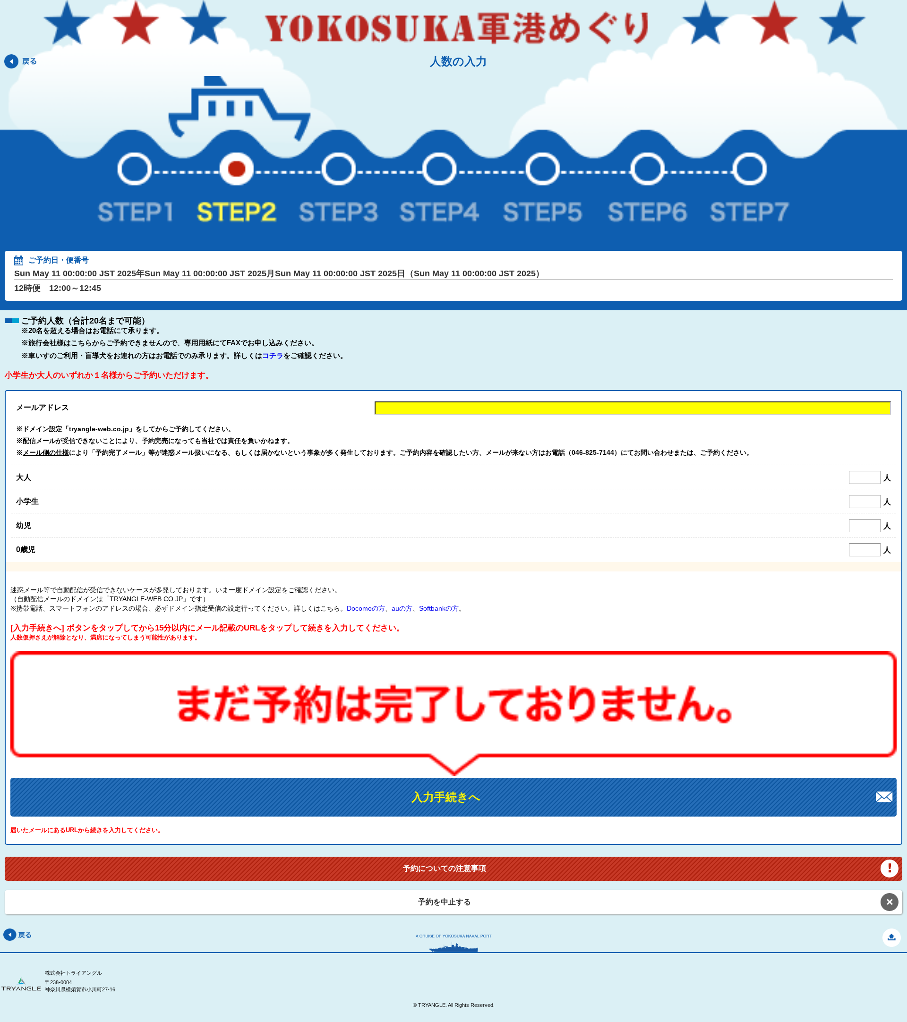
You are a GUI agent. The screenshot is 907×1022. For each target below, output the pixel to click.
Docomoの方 (366, 608)
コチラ (272, 355)
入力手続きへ (445, 797)
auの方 (402, 608)
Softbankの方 (439, 608)
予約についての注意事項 (444, 868)
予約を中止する (444, 902)
